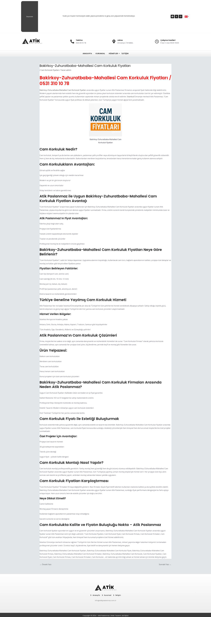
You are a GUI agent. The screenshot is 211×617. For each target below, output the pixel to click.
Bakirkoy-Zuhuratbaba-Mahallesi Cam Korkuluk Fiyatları (63, 90)
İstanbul (130, 96)
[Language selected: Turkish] (186, 16)
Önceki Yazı (45, 564)
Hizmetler (113, 53)
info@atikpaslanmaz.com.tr (105, 600)
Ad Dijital (125, 615)
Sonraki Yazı (165, 564)
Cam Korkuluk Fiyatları (50, 70)
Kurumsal (100, 53)
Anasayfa (87, 53)
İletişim (125, 53)
